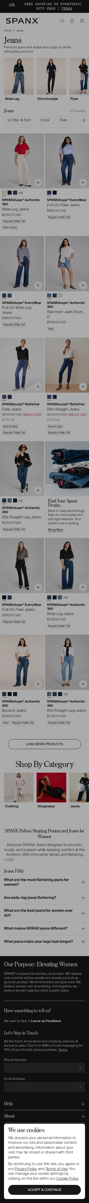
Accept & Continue (44, 1190)
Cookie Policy (67, 1178)
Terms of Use (56, 1169)
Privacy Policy (26, 1169)
